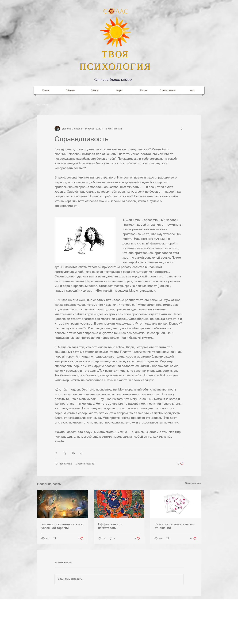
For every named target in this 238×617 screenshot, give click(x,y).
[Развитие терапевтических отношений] (175, 504)
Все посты (43, 104)
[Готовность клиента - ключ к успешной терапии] (62, 504)
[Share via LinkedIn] (73, 453)
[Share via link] (81, 453)
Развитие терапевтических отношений (175, 526)
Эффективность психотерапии (110, 526)
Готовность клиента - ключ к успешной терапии (62, 526)
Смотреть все (193, 483)
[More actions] (181, 129)
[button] (196, 104)
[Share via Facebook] (56, 453)
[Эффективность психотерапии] (119, 504)
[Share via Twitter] (64, 453)
